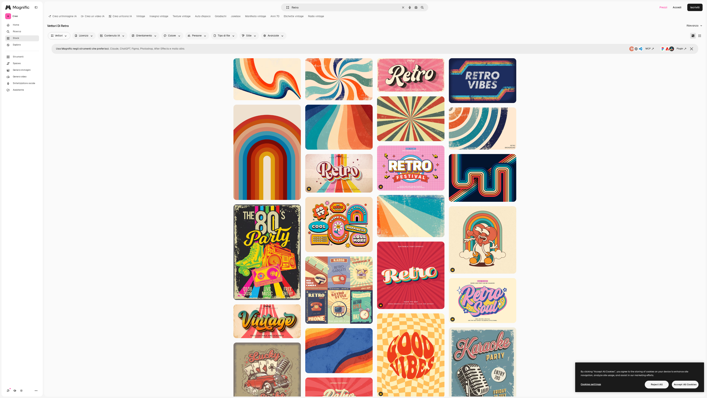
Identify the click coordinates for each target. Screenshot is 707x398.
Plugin (680, 48)
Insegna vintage (159, 16)
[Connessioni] (8, 391)
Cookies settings (591, 384)
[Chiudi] (691, 49)
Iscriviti (695, 7)
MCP (648, 48)
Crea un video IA (94, 16)
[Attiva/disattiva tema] (21, 391)
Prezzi (663, 7)
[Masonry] (693, 36)
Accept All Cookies (685, 384)
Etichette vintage (294, 16)
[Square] (700, 36)
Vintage (140, 16)
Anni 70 (274, 16)
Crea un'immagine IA (64, 16)
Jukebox (236, 16)
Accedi (677, 7)
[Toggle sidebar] (36, 7)
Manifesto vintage (255, 16)
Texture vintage (182, 16)
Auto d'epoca (202, 16)
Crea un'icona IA (122, 16)
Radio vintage (316, 16)
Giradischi (220, 16)
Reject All (657, 384)
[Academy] (15, 391)
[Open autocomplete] (286, 7)
